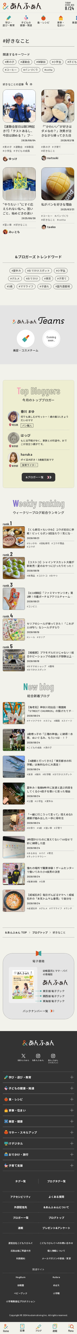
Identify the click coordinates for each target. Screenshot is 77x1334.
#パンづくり (30, 70)
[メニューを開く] (71, 1328)
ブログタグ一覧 (56, 1181)
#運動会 (25, 62)
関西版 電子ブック (54, 996)
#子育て (62, 278)
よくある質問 (56, 1197)
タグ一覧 (20, 1181)
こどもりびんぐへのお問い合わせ (56, 1243)
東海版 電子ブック (54, 1001)
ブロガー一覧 (21, 1217)
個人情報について (56, 1250)
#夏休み (16, 270)
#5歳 (9, 286)
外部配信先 (20, 1207)
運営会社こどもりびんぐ (20, 1243)
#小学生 (56, 62)
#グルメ (15, 278)
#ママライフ (26, 286)
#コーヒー (11, 70)
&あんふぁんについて (56, 1207)
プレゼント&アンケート (56, 1228)
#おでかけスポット (38, 270)
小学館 (56, 1293)
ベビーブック (20, 1293)
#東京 (47, 278)
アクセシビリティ (20, 1197)
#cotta (48, 70)
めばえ (56, 1285)
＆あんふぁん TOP (16, 932)
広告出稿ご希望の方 (21, 1250)
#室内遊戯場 (62, 286)
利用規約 (20, 1258)
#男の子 (9, 62)
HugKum (20, 1277)
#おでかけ (32, 278)
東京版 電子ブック (54, 991)
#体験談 (41, 62)
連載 (20, 1228)
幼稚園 (20, 1285)
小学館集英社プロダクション (20, 1301)
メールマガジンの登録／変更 (56, 1258)
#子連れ (44, 286)
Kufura (56, 1277)
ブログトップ (40, 932)
